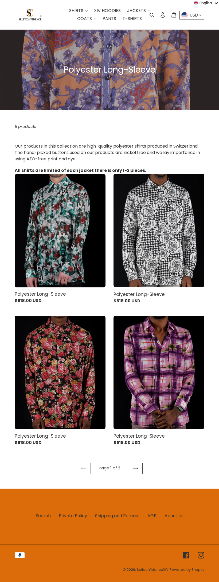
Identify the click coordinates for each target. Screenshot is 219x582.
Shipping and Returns (117, 516)
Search (43, 516)
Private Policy (73, 516)
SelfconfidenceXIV (153, 569)
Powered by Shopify (187, 569)
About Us (174, 516)
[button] (206, 3)
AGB (152, 516)
